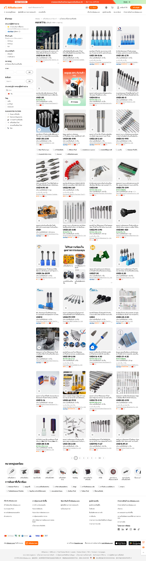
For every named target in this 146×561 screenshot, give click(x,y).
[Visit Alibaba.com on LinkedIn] (123, 529)
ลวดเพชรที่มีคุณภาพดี (106, 150)
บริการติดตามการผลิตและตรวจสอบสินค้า (43, 521)
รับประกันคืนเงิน (37, 509)
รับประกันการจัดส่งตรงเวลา (40, 512)
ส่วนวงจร (59, 154)
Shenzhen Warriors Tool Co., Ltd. (46, 277)
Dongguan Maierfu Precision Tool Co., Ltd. (74, 194)
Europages (102, 552)
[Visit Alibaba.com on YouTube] (134, 529)
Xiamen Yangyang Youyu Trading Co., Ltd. (127, 365)
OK (29, 72)
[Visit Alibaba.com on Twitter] (127, 529)
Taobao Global (81, 552)
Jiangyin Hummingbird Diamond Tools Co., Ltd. (101, 408)
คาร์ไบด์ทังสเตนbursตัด (88, 486)
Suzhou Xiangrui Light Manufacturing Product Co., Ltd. (101, 103)
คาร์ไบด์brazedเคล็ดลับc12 (107, 486)
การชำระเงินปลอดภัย (38, 505)
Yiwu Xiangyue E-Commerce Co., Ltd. (127, 193)
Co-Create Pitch (9, 509)
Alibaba (37, 19)
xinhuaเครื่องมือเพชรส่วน (42, 486)
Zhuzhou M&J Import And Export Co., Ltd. (47, 103)
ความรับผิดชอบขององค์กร (12, 512)
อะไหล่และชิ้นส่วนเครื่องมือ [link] (68, 19)
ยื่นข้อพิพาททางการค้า (96, 512)
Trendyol (94, 552)
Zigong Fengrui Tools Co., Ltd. (125, 277)
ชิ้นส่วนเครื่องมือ (99, 491)
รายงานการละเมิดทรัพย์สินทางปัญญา (100, 520)
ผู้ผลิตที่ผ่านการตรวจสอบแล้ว (69, 505)
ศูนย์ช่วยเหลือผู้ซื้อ (94, 505)
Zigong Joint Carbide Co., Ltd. (45, 143)
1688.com (53, 552)
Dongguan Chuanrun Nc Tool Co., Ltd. (47, 59)
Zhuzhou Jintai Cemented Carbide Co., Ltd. (74, 59)
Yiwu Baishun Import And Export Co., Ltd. (47, 234)
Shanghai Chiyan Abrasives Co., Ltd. (127, 407)
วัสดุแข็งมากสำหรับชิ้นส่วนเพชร (37, 491)
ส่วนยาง (122, 486)
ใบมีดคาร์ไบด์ (85, 491)
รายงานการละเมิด (94, 524)
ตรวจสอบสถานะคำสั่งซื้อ (125, 512)
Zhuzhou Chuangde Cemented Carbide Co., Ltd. (101, 62)
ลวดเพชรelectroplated (88, 150)
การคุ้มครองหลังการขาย (39, 516)
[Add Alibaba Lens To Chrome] (31, 543)
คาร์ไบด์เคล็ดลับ (59, 150)
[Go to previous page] (72, 458)
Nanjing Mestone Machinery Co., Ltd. (100, 277)
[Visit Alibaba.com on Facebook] (119, 529)
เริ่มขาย (120, 509)
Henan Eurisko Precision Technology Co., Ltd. (101, 193)
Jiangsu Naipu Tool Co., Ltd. (71, 143)
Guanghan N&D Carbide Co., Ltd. (73, 321)
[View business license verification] (91, 558)
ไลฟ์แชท (92, 509)
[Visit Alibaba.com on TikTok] (138, 529)
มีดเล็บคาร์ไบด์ (72, 491)
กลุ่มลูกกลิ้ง (27, 486)
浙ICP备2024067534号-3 (123, 558)
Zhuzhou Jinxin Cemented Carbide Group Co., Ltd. (127, 62)
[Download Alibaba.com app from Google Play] (135, 543)
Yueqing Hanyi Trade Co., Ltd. (45, 449)
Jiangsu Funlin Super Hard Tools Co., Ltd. (47, 360)
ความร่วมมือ (121, 522)
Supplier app (78, 543)
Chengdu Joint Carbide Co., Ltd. (72, 365)
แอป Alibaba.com (107, 543)
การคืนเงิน (92, 516)
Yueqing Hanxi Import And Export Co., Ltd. (101, 362)
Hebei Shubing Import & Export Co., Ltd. (47, 404)
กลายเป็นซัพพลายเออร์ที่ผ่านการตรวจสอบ (129, 517)
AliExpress (45, 552)
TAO (88, 552)
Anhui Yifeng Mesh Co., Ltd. (124, 143)
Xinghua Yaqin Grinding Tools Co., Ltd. (74, 235)
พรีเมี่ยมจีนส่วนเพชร (72, 154)
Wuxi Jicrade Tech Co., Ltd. (124, 321)
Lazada (73, 552)
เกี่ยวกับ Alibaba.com (10, 501)
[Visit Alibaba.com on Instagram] (131, 529)
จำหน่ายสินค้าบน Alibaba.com (127, 505)
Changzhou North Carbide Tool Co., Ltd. (47, 321)
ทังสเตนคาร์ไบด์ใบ (132, 150)
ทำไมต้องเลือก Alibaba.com (12, 505)
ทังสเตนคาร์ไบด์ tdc (13, 486)
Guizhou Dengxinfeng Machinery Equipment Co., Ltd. (127, 235)
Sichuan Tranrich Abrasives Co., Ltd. (100, 238)
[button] (87, 7)
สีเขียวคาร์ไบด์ (73, 150)
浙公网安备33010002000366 (105, 558)
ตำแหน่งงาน (8, 516)
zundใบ (120, 150)
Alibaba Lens (11, 543)
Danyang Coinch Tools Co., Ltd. (125, 101)
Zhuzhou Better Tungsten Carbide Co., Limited (47, 194)
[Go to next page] (103, 458)
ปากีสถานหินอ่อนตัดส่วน (61, 486)
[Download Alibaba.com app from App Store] (121, 543)
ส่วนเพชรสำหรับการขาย (45, 154)
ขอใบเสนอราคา (66, 509)
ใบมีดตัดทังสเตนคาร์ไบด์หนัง (16, 491)
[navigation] (19, 239)
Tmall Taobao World (63, 552)
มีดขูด (74, 486)
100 (100, 458)
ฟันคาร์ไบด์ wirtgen (44, 150)
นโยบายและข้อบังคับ (38, 525)
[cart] (112, 8)
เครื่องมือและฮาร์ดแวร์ (50, 19)
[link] (143, 542)
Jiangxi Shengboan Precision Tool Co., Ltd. (101, 143)
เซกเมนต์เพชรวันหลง (57, 491)
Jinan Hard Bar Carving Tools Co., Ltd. (74, 407)
